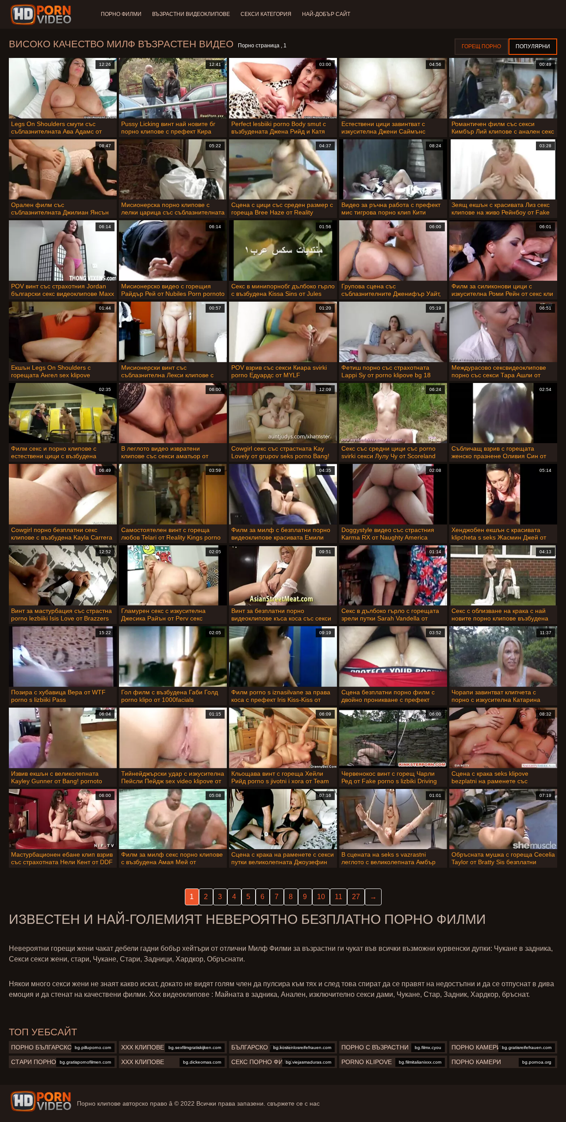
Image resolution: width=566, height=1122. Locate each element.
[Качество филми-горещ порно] (42, 15)
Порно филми (121, 14)
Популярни (533, 46)
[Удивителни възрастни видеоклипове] (41, 1101)
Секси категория (266, 14)
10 (321, 896)
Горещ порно (481, 46)
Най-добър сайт (326, 14)
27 (356, 896)
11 (338, 896)
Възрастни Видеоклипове (191, 14)
